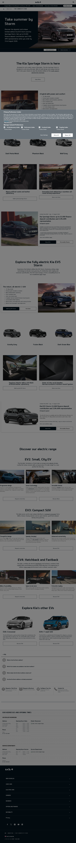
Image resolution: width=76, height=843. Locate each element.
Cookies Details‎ (8, 129)
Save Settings (44, 135)
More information (8, 122)
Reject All (68, 135)
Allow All (56, 135)
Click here (6, 121)
